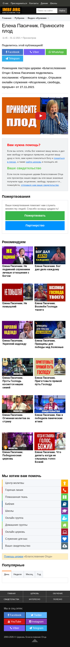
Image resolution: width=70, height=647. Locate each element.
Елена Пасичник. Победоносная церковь (12, 455)
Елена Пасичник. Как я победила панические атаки (49, 418)
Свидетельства (11, 599)
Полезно (57, 599)
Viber (35, 52)
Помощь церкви (13, 556)
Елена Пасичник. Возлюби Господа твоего (46, 306)
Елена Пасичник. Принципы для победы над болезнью (49, 344)
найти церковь (33, 162)
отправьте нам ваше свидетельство (40, 185)
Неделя (18, 574)
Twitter (37, 615)
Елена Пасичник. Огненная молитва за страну (16, 418)
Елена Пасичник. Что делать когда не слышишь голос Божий (48, 457)
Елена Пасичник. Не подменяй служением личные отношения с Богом (16, 271)
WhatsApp (57, 52)
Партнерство (35, 225)
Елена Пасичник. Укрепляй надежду (14, 342)
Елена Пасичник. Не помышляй (14, 305)
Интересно (34, 599)
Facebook (13, 52)
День (6, 574)
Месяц (29, 574)
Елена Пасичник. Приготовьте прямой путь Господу (48, 381)
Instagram (37, 621)
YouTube (15, 621)
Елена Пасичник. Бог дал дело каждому (48, 268)
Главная (11, 593)
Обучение (58, 593)
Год (39, 574)
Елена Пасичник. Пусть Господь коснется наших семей (12, 382)
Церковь (34, 593)
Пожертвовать (35, 215)
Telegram (14, 58)
